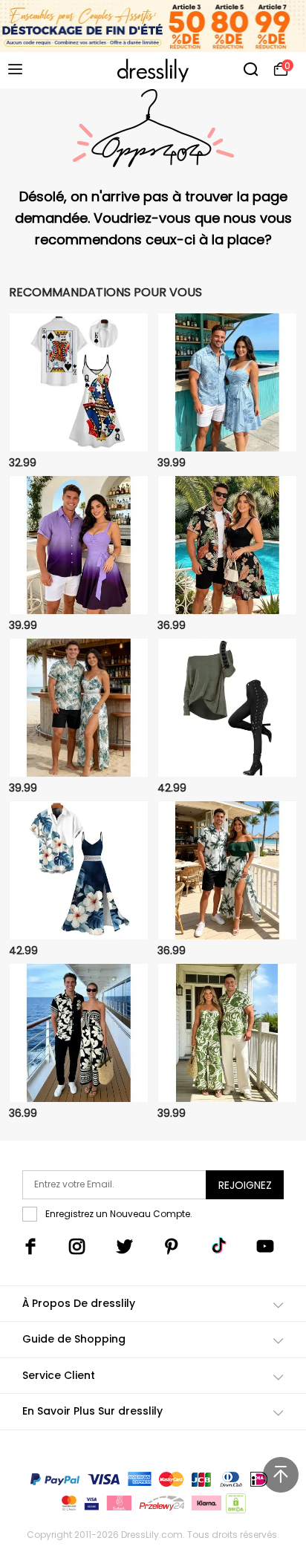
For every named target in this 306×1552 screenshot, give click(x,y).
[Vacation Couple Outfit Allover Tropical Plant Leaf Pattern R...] (227, 383)
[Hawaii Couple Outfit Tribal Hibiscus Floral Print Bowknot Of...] (79, 1033)
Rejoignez (245, 1185)
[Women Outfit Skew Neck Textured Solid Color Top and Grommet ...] (227, 708)
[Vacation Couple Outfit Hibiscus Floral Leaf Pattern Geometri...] (79, 708)
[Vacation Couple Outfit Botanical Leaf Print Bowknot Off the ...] (227, 1033)
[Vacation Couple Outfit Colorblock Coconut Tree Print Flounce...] (227, 871)
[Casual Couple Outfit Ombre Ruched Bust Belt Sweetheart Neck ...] (79, 545)
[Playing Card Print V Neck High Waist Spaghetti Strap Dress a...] (79, 383)
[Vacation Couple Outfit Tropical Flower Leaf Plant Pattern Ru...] (227, 545)
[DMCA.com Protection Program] (234, 1506)
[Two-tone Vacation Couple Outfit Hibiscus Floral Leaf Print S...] (79, 871)
